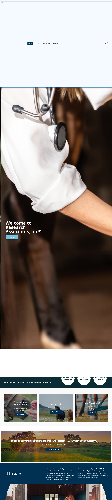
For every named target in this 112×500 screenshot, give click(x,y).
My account (46, 43)
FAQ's (91, 413)
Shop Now (20, 414)
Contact (55, 43)
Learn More (56, 412)
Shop (37, 43)
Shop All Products (53, 449)
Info (29, 43)
